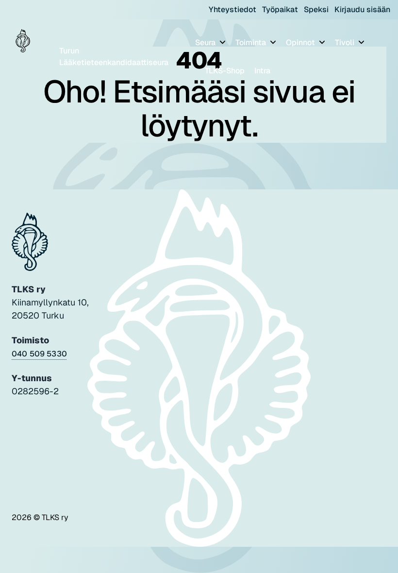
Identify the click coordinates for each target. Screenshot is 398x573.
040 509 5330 (39, 354)
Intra (262, 71)
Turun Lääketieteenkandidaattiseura (113, 56)
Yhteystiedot (232, 9)
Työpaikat (280, 9)
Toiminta (251, 42)
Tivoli (345, 42)
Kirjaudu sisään (362, 9)
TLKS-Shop (225, 71)
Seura (206, 42)
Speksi (316, 9)
